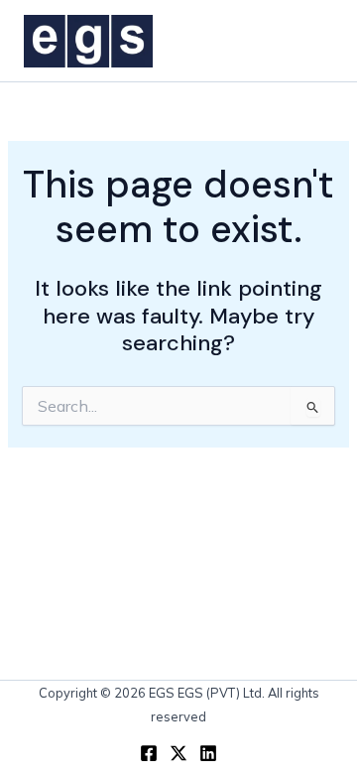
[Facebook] (149, 753)
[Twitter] (178, 753)
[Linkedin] (208, 753)
